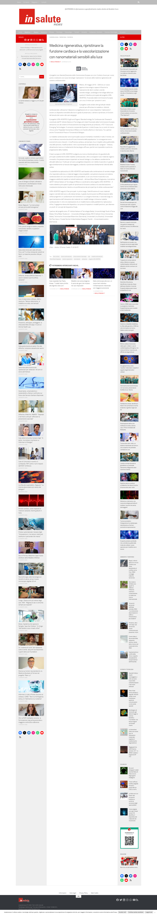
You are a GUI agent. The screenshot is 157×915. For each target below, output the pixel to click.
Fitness (52, 32)
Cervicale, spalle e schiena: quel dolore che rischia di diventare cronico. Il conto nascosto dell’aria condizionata (31, 160)
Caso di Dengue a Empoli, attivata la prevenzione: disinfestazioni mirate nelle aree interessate (30, 184)
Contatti (43, 2)
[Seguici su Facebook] (25, 40)
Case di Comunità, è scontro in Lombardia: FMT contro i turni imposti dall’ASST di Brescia (31, 464)
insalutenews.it (56, 62)
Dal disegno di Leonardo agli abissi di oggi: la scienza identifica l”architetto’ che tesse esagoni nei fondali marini (133, 717)
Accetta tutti (122, 912)
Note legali (73, 893)
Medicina (27, 32)
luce (89, 256)
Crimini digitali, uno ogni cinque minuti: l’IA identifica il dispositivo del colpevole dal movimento (133, 815)
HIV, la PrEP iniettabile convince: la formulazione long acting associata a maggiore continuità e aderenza (30, 720)
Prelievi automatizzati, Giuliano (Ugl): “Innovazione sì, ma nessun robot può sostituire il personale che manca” (31, 534)
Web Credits (94, 893)
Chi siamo (26, 2)
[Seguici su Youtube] (40, 40)
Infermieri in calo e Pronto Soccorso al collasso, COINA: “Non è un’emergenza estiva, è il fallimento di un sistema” (31, 697)
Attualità (84, 32)
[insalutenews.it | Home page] (41, 17)
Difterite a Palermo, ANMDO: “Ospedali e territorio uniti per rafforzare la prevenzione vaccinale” (31, 417)
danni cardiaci (56, 256)
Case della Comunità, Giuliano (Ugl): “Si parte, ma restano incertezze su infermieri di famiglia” (31, 440)
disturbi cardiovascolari (66, 256)
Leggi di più (149, 912)
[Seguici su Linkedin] (31, 40)
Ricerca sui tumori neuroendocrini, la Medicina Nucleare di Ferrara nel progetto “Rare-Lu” (30, 673)
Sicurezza (122, 32)
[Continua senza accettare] (155, 912)
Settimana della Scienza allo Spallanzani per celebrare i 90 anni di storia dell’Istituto (30, 370)
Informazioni (62, 893)
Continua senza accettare (135, 912)
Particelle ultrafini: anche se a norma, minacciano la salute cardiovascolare (128, 131)
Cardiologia (53, 37)
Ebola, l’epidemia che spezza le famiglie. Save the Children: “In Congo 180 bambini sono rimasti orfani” (31, 626)
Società (77, 32)
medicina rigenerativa (67, 259)
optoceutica (84, 259)
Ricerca (36, 32)
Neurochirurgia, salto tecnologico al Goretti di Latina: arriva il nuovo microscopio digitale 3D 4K (30, 579)
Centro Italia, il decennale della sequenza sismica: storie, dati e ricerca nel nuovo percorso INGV (133, 642)
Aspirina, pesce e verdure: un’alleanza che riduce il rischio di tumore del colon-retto (129, 485)
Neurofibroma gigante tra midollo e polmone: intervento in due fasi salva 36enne (128, 149)
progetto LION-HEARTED (94, 259)
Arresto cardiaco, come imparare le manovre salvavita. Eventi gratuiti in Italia (30, 511)
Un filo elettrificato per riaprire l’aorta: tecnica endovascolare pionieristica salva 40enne (128, 187)
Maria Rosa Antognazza (55, 259)
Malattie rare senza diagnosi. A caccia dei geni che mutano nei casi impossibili (80, 283)
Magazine (34, 2)
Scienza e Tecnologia (111, 32)
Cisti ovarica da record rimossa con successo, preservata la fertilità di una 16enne (129, 388)
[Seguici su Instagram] (34, 40)
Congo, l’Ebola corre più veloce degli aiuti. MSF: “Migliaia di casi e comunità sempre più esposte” (31, 603)
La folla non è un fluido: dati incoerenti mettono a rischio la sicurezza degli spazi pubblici (133, 799)
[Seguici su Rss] (43, 40)
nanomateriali (77, 259)
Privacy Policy (83, 893)
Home (19, 2)
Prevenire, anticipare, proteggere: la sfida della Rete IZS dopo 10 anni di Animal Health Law (30, 325)
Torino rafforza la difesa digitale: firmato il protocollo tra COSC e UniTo (133, 785)
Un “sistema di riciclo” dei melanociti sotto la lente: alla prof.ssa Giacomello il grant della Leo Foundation (31, 650)
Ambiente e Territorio (95, 32)
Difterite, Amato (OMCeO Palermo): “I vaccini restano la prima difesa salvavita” (31, 278)
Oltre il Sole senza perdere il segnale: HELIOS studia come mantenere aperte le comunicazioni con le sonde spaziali (133, 698)
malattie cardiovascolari (97, 256)
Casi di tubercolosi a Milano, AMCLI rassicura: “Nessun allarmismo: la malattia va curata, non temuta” (30, 301)
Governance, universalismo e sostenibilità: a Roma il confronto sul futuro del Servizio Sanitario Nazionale (31, 393)
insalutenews (64, 289)
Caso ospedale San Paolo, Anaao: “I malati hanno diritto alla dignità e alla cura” (58, 283)
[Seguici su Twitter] (28, 40)
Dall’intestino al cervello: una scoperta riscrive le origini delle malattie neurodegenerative (129, 244)
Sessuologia (68, 32)
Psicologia (59, 32)
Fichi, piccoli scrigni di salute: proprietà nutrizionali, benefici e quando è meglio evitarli (31, 229)
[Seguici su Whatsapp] (37, 40)
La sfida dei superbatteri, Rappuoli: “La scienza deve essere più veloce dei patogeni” (31, 487)
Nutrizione (44, 32)
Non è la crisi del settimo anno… (129, 867)
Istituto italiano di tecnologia (79, 256)
